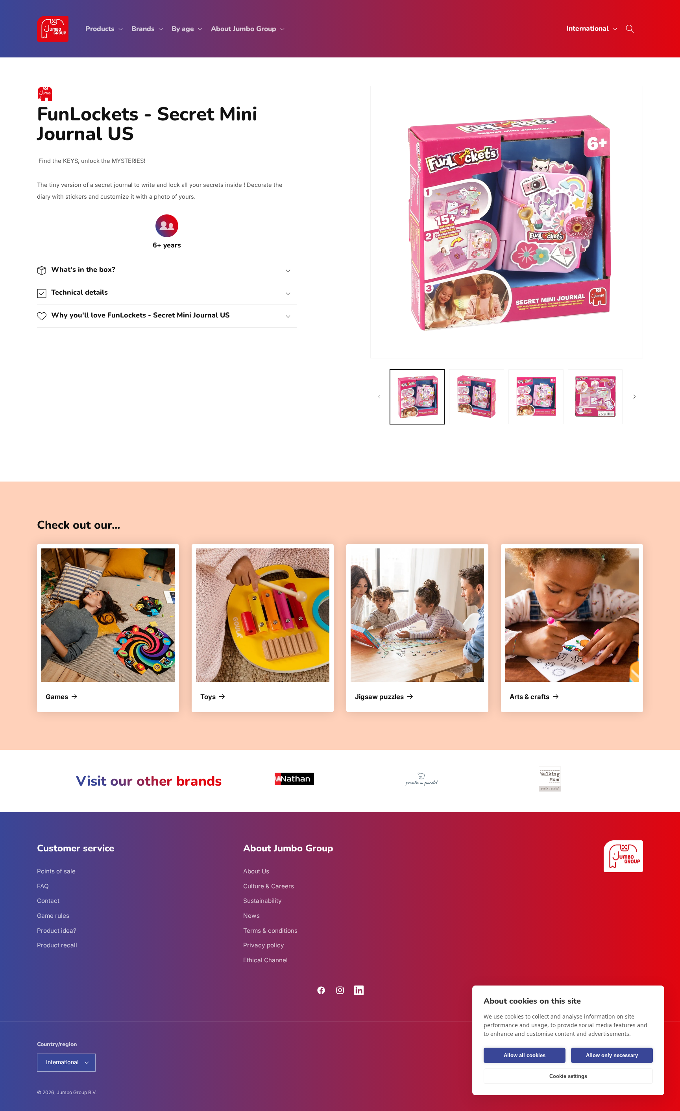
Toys (208, 697)
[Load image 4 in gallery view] (595, 396)
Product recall (57, 945)
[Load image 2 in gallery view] (476, 396)
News (251, 915)
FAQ (43, 886)
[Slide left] (379, 396)
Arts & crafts (529, 697)
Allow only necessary (612, 1055)
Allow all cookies (524, 1055)
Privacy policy (263, 945)
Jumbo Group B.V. (76, 1092)
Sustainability (262, 900)
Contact (48, 900)
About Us (256, 871)
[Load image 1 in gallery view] (417, 396)
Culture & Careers (268, 886)
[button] (103, 29)
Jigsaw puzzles (379, 697)
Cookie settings (568, 1076)
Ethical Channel (265, 960)
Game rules (53, 915)
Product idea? (56, 930)
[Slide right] (634, 396)
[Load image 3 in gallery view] (536, 396)
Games (57, 697)
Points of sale (56, 871)
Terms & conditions (270, 930)
